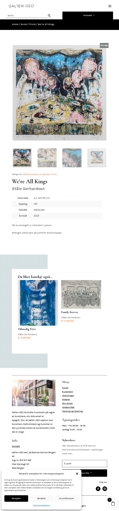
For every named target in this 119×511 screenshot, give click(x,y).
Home (15, 24)
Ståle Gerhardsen (31, 174)
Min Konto (67, 403)
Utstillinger (68, 395)
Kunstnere (67, 391)
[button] (77, 473)
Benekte (41, 498)
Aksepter (16, 498)
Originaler (45, 174)
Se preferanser (66, 498)
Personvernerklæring (41, 505)
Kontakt (88, 15)
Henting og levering (72, 411)
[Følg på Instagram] (104, 488)
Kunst (24, 24)
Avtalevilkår (68, 407)
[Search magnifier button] (49, 15)
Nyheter (66, 399)
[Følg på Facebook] (98, 488)
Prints (32, 24)
